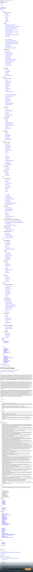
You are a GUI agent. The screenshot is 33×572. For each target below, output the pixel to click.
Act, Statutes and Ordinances (9, 209)
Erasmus (7, 329)
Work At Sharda (4, 529)
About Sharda (4, 522)
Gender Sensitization (8, 164)
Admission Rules (8, 291)
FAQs (6, 129)
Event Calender (6, 358)
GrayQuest (1, 8)
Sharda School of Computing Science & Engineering (13, 26)
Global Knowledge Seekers (9, 125)
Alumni (3, 531)
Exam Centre (7, 113)
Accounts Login (6, 359)
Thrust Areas (7, 214)
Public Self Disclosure (9, 207)
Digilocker (5, 348)
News (6, 246)
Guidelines (7, 268)
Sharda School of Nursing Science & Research (12, 43)
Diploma (7, 18)
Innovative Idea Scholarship (9, 91)
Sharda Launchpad (8, 228)
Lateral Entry (4, 504)
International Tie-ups (8, 319)
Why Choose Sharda (8, 286)
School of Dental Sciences (9, 39)
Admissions (3, 76)
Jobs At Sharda (6, 362)
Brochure (7, 262)
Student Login (6, 349)
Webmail (5, 351)
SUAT (3, 515)
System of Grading (8, 56)
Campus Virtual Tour (8, 81)
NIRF (3, 513)
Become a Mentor (8, 256)
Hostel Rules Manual (8, 309)
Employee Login (6, 356)
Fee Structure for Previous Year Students (11, 94)
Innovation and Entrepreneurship (10, 229)
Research (3, 530)
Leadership (7, 188)
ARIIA (3, 535)
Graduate (7, 14)
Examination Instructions (9, 307)
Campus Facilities (8, 147)
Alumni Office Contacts (9, 255)
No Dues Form (6, 352)
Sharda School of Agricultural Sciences (11, 47)
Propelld (4, 8)
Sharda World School (5, 523)
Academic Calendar (8, 55)
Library (7, 151)
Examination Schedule (9, 52)
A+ (2, 4)
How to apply (7, 290)
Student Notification (8, 300)
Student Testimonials (8, 234)
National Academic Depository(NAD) (11, 59)
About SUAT (7, 109)
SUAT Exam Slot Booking (9, 110)
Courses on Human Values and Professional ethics (9, 534)
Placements (3, 520)
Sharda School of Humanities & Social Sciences (12, 34)
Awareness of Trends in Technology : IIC (11, 225)
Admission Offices (8, 334)
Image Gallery (7, 281)
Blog (2, 532)
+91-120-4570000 (2, 553)
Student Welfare (8, 157)
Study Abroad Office (8, 322)
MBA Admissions (6, 342)
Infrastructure (7, 144)
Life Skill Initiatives (8, 223)
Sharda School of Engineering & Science (11, 27)
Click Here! (2, 1)
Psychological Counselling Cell (10, 216)
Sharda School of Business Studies (10, 24)
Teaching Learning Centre (9, 237)
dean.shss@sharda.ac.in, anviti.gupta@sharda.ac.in (7, 371)
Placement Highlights (8, 135)
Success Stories (8, 233)
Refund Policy (7, 101)
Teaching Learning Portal (7, 360)
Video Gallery (7, 169)
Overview (7, 80)
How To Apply (4, 501)
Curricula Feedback (8, 63)
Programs (7, 316)
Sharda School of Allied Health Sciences (11, 40)
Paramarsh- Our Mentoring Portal (8, 357)
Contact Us (7, 72)
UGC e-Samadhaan (4, 533)
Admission (3, 500)
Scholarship (7, 294)
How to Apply (7, 97)
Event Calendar (8, 175)
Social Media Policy (5, 536)
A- (2, 5)
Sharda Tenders (8, 200)
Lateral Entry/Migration (9, 104)
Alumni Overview (8, 253)
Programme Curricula (8, 62)
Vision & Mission (8, 185)
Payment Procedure (8, 100)
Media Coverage (8, 247)
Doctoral (7, 17)
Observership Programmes (9, 328)
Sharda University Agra (5, 524)
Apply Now (7, 337)
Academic (3, 11)
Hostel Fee (7, 87)
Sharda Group (7, 180)
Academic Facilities (8, 145)
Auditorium (7, 156)
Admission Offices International (6, 514)
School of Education (8, 46)
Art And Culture (8, 161)
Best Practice (7, 213)
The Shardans (7, 272)
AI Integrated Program (9, 201)
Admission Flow (8, 84)
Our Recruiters (7, 138)
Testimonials (7, 69)
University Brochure (8, 65)
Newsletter (7, 126)
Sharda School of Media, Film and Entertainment (12, 31)
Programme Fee (8, 85)
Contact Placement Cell (9, 139)
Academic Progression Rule (9, 269)
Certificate (7, 21)
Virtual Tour (2, 555)
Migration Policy (8, 265)
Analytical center (8, 217)
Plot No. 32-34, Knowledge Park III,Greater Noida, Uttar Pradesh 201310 (10, 552)
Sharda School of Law (9, 33)
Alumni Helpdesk (8, 259)
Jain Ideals (7, 181)
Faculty (1, 364)
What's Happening (8, 71)
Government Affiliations (9, 197)
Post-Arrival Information (9, 303)
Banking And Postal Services (9, 160)
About (3, 176)
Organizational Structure (9, 210)
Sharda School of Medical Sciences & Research (12, 42)
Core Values (7, 184)
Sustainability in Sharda (9, 204)
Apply (3, 340)
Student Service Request (9, 75)
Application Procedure (9, 122)
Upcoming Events (8, 243)
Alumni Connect (8, 252)
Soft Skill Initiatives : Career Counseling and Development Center (14, 222)
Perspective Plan (8, 187)
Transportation (7, 148)
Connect (3, 238)
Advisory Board (8, 194)
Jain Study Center (8, 163)
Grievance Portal (6, 361)
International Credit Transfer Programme (7, 537)
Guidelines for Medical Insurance (10, 306)
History (7, 191)
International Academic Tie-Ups (10, 123)
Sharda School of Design (9, 30)
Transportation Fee (8, 88)
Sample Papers (7, 116)
